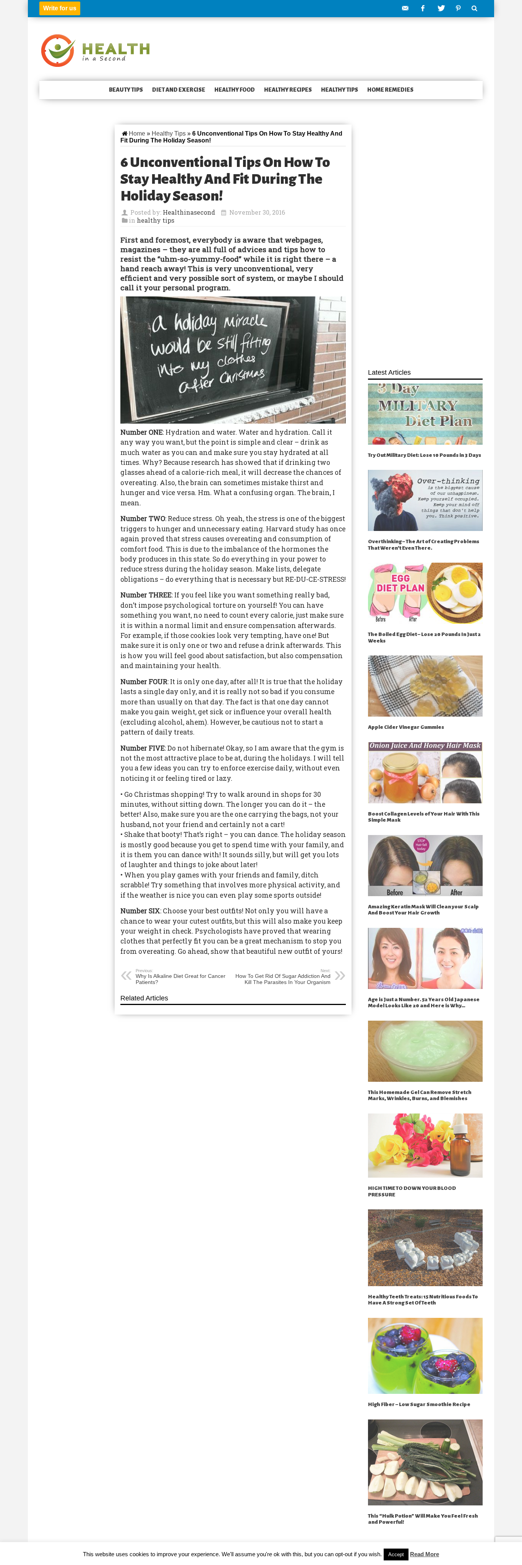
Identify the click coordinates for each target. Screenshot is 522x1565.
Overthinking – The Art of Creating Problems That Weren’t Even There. (423, 545)
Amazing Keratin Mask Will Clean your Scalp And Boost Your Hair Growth (423, 910)
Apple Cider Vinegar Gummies (406, 727)
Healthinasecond (189, 212)
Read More (424, 1554)
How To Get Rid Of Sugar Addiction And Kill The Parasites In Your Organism (283, 976)
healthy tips (339, 90)
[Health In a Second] (95, 50)
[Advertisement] (425, 242)
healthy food (234, 90)
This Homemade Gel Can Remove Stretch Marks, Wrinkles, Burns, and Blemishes (420, 1095)
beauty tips (126, 90)
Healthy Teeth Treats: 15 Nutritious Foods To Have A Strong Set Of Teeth (423, 1300)
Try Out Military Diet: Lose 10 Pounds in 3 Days (424, 455)
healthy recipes (288, 90)
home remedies (390, 90)
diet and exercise (178, 90)
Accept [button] (396, 1554)
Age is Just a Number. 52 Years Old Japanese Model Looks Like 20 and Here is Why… (424, 1003)
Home (137, 133)
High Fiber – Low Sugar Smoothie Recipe (419, 1404)
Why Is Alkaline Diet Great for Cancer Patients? (180, 976)
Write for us (59, 8)
